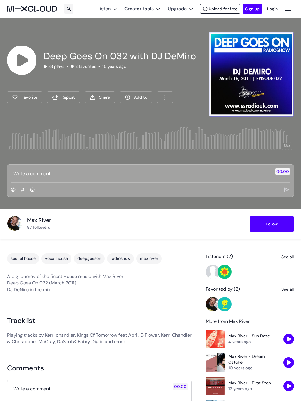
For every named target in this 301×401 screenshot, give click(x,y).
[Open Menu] (288, 9)
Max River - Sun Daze (249, 335)
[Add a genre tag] (22, 189)
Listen (104, 9)
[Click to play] (21, 60)
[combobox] (165, 97)
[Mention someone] (13, 189)
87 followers (38, 227)
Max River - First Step (249, 382)
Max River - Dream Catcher (246, 359)
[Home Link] (32, 9)
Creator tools (139, 9)
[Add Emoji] (32, 189)
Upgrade (177, 9)
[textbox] (140, 173)
